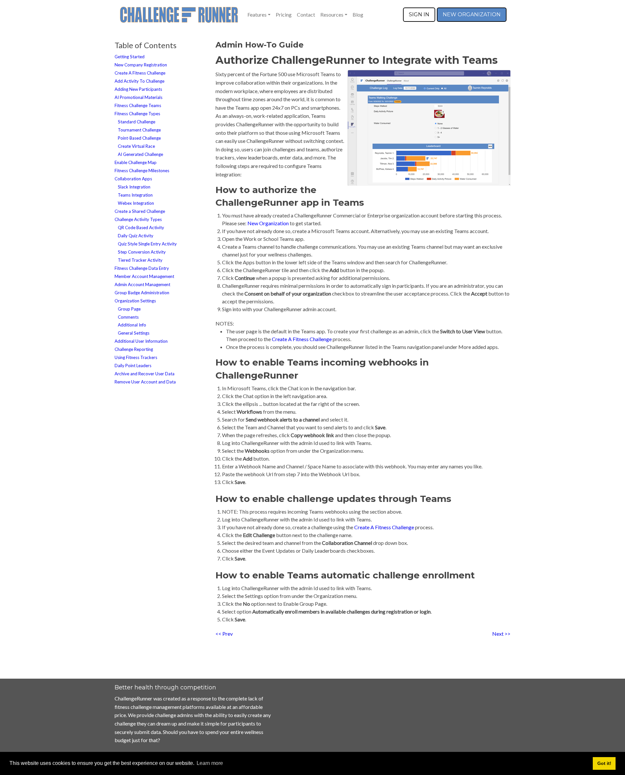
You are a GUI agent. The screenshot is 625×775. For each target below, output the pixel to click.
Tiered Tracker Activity (140, 260)
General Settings (133, 333)
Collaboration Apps (133, 178)
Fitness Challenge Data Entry (142, 268)
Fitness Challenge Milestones (142, 170)
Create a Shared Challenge (140, 211)
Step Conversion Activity (142, 252)
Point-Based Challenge (139, 138)
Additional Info (132, 324)
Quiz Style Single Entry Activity (147, 243)
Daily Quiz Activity (135, 235)
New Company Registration (141, 64)
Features (257, 14)
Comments (128, 317)
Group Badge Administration (142, 292)
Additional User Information (141, 341)
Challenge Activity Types (138, 219)
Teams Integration (135, 195)
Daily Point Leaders (133, 365)
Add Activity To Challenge (139, 81)
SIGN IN (419, 14)
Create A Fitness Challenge (140, 73)
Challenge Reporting (134, 349)
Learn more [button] (210, 763)
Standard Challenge (136, 121)
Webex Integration (136, 203)
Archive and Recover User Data (144, 373)
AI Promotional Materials (138, 97)
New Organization (268, 223)
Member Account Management (144, 276)
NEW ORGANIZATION (472, 14)
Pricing (284, 14)
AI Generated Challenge (140, 154)
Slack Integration (134, 186)
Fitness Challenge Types (137, 113)
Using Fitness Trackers (136, 357)
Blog (358, 14)
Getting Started (130, 56)
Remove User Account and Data (145, 381)
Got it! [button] (604, 763)
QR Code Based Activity (141, 227)
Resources (331, 14)
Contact (306, 14)
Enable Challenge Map (136, 162)
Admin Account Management (142, 284)
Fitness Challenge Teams (138, 105)
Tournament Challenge (139, 129)
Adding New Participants (138, 89)
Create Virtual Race (136, 146)
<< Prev (224, 633)
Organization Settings (135, 300)
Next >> (501, 633)
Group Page (129, 308)
